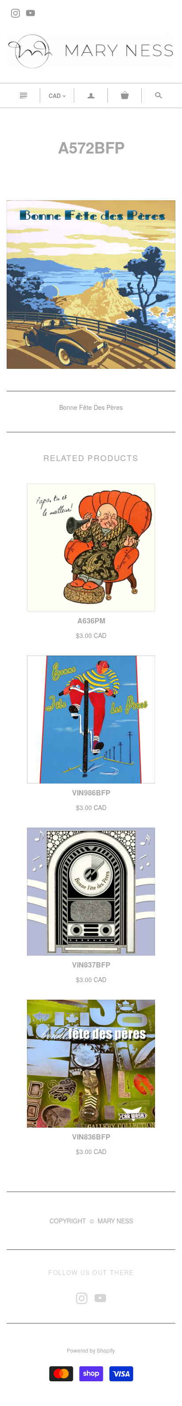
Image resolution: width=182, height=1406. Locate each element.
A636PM (91, 620)
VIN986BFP (91, 792)
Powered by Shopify (90, 1350)
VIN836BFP (91, 1137)
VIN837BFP (91, 965)
